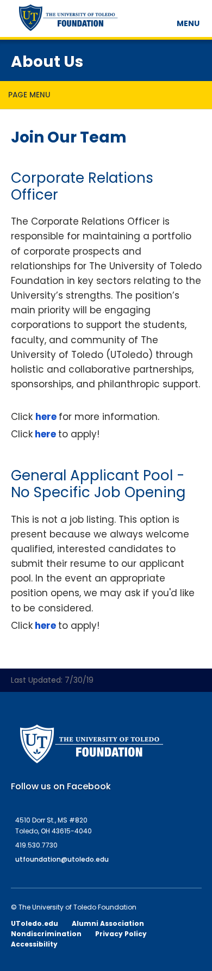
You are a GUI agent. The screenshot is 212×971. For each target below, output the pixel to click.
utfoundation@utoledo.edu (62, 859)
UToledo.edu (34, 923)
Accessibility (34, 944)
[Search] (166, 19)
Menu (190, 23)
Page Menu (29, 95)
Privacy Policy (121, 933)
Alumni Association (108, 923)
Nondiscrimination (46, 933)
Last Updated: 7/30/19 (52, 680)
